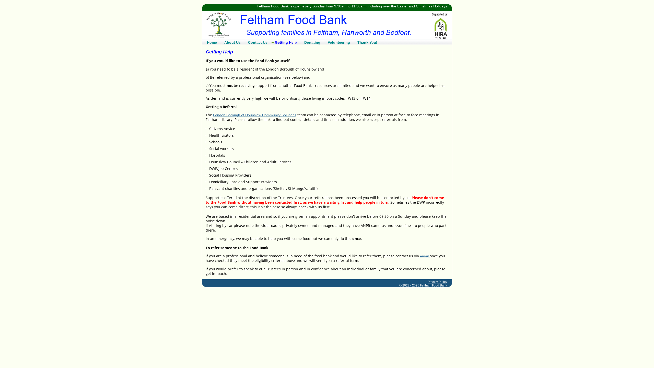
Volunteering (339, 42)
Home (212, 42)
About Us (232, 42)
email (425, 256)
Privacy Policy (437, 282)
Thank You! (367, 42)
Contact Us (257, 42)
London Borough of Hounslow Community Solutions (254, 115)
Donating (312, 42)
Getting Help (286, 42)
